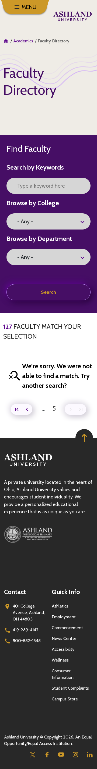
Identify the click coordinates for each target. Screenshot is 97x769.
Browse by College (32, 203)
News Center (64, 638)
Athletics (60, 606)
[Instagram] (75, 754)
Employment (64, 616)
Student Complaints (70, 688)
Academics (23, 40)
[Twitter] (32, 754)
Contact (15, 592)
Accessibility (63, 649)
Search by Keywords (35, 167)
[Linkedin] (89, 754)
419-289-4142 (26, 629)
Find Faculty (28, 148)
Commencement (67, 627)
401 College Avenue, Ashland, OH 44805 (29, 612)
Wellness (60, 660)
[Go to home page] (72, 16)
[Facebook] (46, 754)
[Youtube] (61, 754)
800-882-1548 (27, 640)
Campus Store (65, 698)
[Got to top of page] (84, 438)
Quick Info (66, 592)
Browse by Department (39, 238)
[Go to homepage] (28, 465)
